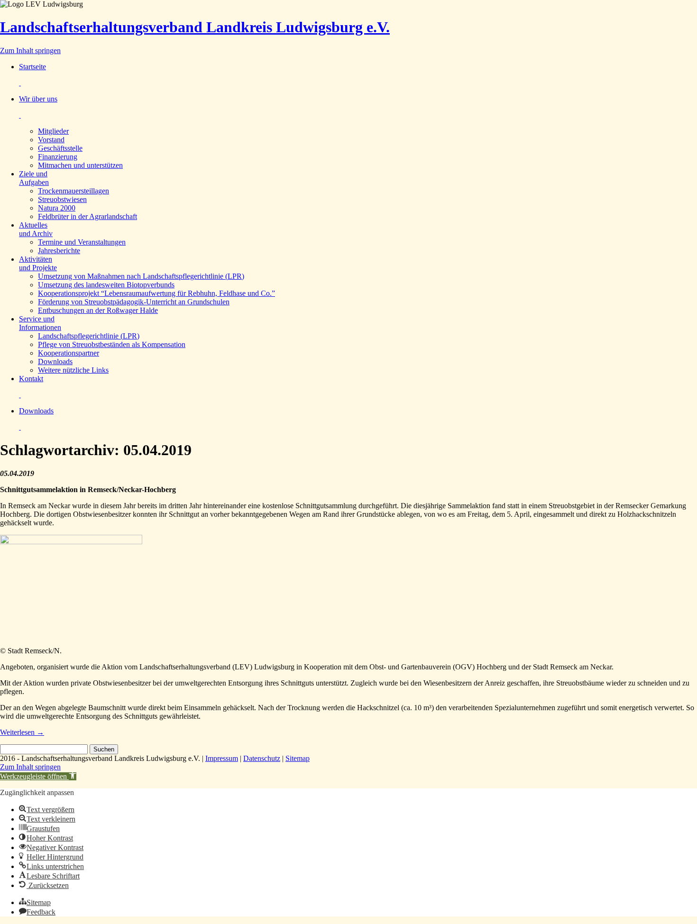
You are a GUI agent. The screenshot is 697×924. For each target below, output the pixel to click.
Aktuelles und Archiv (36, 229)
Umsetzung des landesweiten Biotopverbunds (106, 285)
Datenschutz (261, 758)
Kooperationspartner (68, 353)
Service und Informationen (40, 323)
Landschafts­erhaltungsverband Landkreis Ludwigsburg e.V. (195, 27)
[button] (38, 776)
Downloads (55, 361)
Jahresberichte (59, 251)
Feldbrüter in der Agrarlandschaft (87, 216)
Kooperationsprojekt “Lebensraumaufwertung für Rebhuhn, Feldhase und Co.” (156, 293)
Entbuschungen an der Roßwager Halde (98, 310)
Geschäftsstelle (60, 148)
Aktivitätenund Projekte (38, 263)
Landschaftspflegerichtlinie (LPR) (88, 336)
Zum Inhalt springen (30, 50)
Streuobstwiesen (62, 199)
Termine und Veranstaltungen (82, 242)
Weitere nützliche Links (73, 370)
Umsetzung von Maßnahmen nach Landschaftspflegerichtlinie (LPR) (141, 276)
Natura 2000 (56, 208)
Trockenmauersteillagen (73, 191)
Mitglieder (53, 131)
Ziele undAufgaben (34, 178)
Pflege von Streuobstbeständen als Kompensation (111, 344)
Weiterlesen (22, 732)
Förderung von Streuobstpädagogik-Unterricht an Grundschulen (133, 302)
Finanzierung (57, 157)
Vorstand (51, 140)
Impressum (221, 758)
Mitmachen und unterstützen (80, 165)
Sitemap (297, 758)
